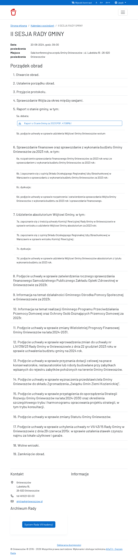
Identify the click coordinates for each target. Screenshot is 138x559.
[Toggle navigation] (123, 12)
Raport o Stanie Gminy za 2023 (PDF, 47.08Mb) (47, 123)
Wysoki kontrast (83, 2)
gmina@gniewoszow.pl (29, 501)
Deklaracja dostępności (69, 545)
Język (120, 2)
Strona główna (18, 25)
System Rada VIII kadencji (38, 524)
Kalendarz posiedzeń (42, 25)
